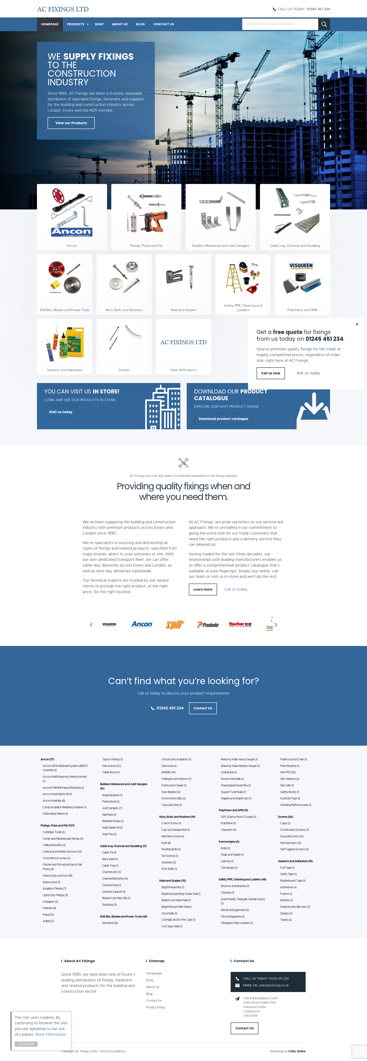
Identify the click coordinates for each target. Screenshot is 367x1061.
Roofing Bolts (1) (171, 849)
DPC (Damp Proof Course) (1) (238, 816)
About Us (120, 24)
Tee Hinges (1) (229, 867)
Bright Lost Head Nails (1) (176, 900)
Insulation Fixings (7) (54, 888)
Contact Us (163, 24)
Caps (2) (285, 823)
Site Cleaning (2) (289, 779)
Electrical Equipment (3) (235, 910)
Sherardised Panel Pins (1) (236, 785)
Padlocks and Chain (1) (293, 759)
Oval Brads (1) (229, 772)
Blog (140, 24)
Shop (99, 24)
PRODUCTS (75, 24)
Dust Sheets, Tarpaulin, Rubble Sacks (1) (243, 901)
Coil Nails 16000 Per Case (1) (178, 919)
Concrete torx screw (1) (56, 858)
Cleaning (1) (227, 892)
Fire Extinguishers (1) (232, 916)
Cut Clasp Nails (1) (171, 926)
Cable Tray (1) (110, 865)
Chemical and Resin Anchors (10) (62, 851)
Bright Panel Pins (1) (172, 887)
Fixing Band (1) (110, 801)
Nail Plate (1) (109, 814)
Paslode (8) (49, 908)
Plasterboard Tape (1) (292, 880)
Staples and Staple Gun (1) (236, 798)
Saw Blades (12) (170, 792)
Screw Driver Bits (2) (173, 798)
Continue (26, 1044)
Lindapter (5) (50, 901)
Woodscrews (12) (290, 843)
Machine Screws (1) (172, 836)
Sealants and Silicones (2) (295, 906)
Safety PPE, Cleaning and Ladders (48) (242, 879)
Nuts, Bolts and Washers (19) (177, 816)
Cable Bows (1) (111, 772)
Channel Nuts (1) (111, 885)
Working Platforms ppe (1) (295, 805)
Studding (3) (109, 904)
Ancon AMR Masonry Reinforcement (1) (65, 779)
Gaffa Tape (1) (288, 874)
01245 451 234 (170, 708)
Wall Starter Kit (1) (112, 827)
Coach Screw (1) (171, 823)
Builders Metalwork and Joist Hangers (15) (123, 786)
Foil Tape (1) (287, 867)
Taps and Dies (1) (171, 805)
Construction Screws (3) (294, 829)
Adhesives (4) (288, 887)
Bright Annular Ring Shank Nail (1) (180, 894)
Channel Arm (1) (111, 872)
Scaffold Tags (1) (290, 798)
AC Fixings (63, 9)
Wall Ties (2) (109, 834)
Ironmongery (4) (229, 841)
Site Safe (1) (287, 785)
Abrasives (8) (110, 923)
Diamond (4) (169, 766)
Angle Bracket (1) (112, 795)
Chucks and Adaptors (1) (176, 759)
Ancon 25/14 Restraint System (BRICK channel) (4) (65, 768)
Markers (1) (286, 900)
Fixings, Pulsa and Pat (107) (57, 825)
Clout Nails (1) (169, 913)
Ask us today (308, 373)
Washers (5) (168, 862)
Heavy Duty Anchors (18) (57, 875)
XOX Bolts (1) (169, 868)
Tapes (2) (285, 919)
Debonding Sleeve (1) (55, 813)
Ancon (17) (47, 759)
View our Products (71, 123)
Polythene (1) (228, 823)
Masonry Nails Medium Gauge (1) (240, 766)
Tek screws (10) (111, 766)
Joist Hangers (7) (112, 808)
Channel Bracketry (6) (115, 878)
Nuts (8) (166, 843)
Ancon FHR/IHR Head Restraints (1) (63, 787)
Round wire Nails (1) (232, 779)
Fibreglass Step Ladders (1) (237, 923)
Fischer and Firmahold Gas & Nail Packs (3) (62, 867)
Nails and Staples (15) (172, 880)
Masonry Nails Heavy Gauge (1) (239, 759)
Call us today (236, 589)
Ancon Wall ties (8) (54, 800)
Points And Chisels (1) (173, 785)
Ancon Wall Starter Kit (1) (57, 794)
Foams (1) (286, 894)
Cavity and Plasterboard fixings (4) (63, 838)
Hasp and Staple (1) (232, 854)
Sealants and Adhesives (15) (295, 861)
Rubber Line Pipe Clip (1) (116, 898)
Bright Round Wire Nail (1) (176, 906)
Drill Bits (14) (168, 772)
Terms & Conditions (112, 1051)
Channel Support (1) (113, 891)
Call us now (270, 373)
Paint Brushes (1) (289, 766)
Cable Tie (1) (109, 852)
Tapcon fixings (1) (112, 759)
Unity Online (297, 1051)
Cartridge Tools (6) (54, 832)
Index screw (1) (51, 882)
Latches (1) (227, 861)
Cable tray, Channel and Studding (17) (123, 846)
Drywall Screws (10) (292, 836)
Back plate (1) (110, 859)
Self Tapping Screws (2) (294, 849)
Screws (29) (285, 816)
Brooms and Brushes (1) (235, 886)
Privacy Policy (155, 1007)
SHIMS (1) (48, 921)
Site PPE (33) (287, 772)
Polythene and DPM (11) (233, 810)
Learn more (202, 589)
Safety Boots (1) (289, 792)
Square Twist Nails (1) (233, 792)
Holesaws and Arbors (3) (176, 779)
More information (50, 1035)
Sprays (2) (286, 913)
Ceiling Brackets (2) (54, 845)
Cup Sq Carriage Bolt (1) (175, 829)
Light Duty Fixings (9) (55, 895)
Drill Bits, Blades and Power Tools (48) (123, 916)
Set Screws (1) (169, 856)
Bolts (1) (225, 848)
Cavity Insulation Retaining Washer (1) (64, 807)
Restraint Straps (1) (113, 821)
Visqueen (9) (228, 829)
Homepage (50, 24)
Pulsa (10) (48, 914)
